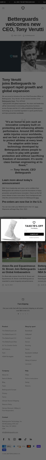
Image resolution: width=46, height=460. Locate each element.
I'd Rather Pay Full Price (34, 237)
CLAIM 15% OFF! (34, 234)
